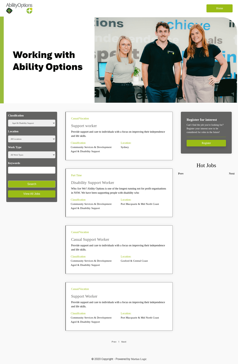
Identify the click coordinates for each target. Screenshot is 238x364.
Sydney (125, 147)
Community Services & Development (91, 147)
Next (232, 173)
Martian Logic (139, 359)
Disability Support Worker (92, 182)
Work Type (14, 147)
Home (219, 8)
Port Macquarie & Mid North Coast (140, 204)
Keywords (14, 163)
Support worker (84, 126)
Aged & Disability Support (85, 151)
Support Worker (84, 296)
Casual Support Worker (90, 239)
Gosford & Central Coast (134, 260)
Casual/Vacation (80, 118)
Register (206, 143)
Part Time (76, 175)
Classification (16, 115)
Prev (181, 173)
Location (13, 131)
